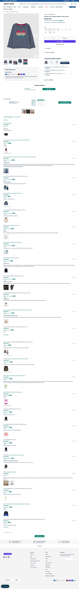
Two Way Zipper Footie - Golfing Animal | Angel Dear (15, 375)
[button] (75, 4)
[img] (14, 101)
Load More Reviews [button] (39, 536)
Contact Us (32, 565)
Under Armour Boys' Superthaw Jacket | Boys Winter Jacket (17, 358)
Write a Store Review (65, 102)
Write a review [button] (49, 89)
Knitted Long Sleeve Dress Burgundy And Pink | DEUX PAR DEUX (18, 139)
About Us (32, 554)
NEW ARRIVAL (9, 6)
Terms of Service (33, 567)
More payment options (60, 44)
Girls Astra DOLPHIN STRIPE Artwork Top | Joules (54, 73)
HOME (4, 6)
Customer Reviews (7, 98)
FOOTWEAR (40, 6)
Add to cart (65, 38)
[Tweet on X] (48, 80)
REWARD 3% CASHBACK (8, 9)
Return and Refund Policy (35, 560)
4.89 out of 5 (17, 101)
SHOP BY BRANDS (58, 6)
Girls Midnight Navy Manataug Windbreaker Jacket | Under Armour (18, 503)
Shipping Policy (33, 558)
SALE (46, 6)
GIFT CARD (52, 6)
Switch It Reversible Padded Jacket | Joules (14, 193)
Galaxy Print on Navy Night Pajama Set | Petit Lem (15, 454)
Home (4, 11)
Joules (45, 14)
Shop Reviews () (17, 116)
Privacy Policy (33, 563)
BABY (15, 6)
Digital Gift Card (9, 123)
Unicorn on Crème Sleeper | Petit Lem (13, 225)
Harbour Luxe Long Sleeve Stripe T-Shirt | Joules (12, 11)
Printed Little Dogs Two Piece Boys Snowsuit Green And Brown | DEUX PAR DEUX (21, 156)
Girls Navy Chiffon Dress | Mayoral (12, 257)
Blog (31, 556)
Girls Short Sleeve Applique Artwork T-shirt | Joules (55, 70)
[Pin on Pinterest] (52, 80)
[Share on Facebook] (50, 80)
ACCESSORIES (25, 6)
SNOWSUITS (33, 6)
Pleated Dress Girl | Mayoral (11, 471)
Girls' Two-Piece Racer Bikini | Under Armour (14, 392)
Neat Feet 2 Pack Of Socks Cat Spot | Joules (14, 242)
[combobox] (42, 4)
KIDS (19, 6)
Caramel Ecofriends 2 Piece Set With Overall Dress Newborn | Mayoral (19, 309)
